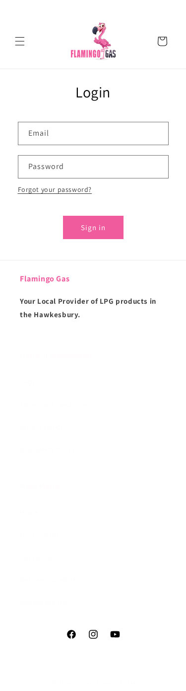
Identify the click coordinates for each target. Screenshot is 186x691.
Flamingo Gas (77, 682)
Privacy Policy (41, 427)
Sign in (93, 227)
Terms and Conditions (55, 404)
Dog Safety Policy (47, 449)
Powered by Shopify (121, 682)
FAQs (27, 382)
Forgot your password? (55, 189)
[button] (20, 41)
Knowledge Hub (45, 602)
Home (29, 512)
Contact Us (37, 557)
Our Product (40, 534)
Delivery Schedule (48, 579)
